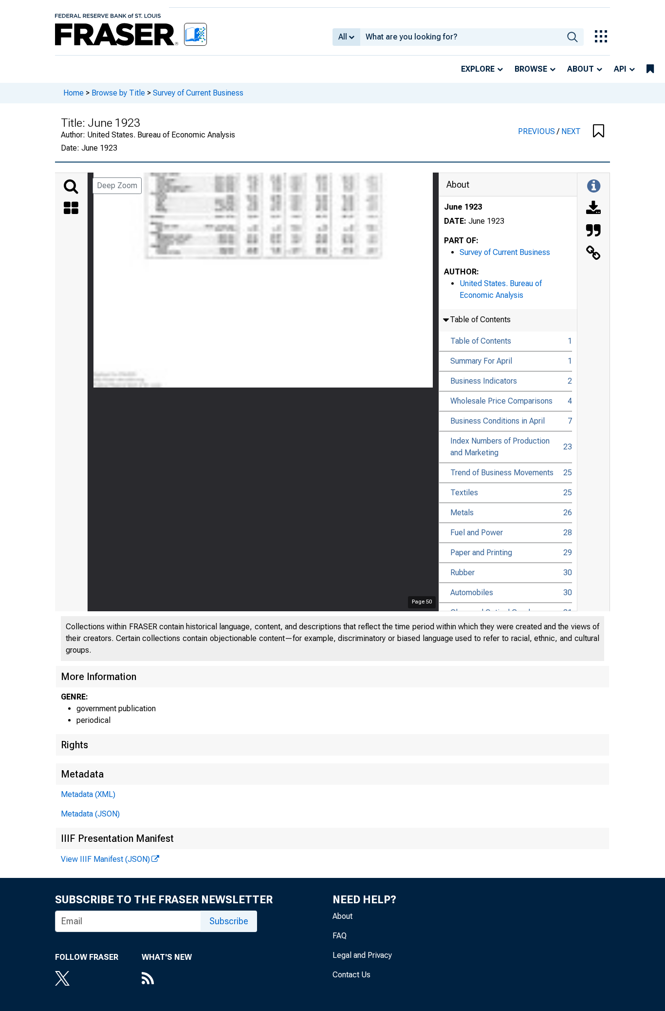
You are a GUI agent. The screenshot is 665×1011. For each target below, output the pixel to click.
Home (73, 92)
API (620, 69)
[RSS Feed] (167, 979)
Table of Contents (480, 341)
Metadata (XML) (88, 794)
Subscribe (228, 921)
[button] (598, 131)
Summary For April (481, 361)
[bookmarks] (650, 69)
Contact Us (351, 974)
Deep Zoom (117, 185)
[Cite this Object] (593, 231)
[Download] (593, 209)
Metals (462, 512)
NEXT (571, 131)
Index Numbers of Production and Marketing (500, 446)
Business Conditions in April (497, 421)
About (580, 69)
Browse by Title (118, 92)
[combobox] (461, 37)
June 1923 (463, 207)
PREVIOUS (537, 131)
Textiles (464, 492)
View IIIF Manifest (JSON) (105, 859)
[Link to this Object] (593, 254)
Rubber (462, 572)
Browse (531, 69)
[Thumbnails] (71, 209)
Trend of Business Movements (502, 472)
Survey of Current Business (198, 92)
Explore (478, 69)
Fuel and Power (476, 532)
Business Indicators (483, 381)
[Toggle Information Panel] (593, 186)
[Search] (71, 186)
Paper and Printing (481, 552)
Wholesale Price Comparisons (501, 401)
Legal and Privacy (362, 955)
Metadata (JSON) (90, 813)
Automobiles (471, 592)
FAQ (339, 935)
